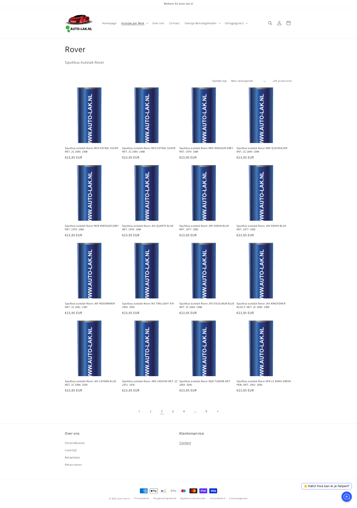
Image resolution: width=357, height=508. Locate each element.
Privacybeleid (141, 498)
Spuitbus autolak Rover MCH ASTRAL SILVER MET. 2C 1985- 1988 (91, 150)
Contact (185, 443)
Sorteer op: (219, 81)
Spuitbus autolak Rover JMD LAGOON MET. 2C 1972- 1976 (150, 383)
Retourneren (73, 464)
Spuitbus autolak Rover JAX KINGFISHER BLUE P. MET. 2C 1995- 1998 (261, 305)
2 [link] (162, 411)
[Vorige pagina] (139, 411)
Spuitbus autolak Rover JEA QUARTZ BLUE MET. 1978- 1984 (148, 227)
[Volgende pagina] (217, 411)
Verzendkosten (75, 443)
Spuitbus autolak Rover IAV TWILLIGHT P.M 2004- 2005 (148, 305)
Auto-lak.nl (124, 498)
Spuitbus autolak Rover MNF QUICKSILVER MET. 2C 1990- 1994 (262, 150)
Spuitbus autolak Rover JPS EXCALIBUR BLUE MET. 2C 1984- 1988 (206, 305)
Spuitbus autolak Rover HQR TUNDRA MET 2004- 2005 (204, 383)
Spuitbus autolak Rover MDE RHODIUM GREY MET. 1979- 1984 (206, 150)
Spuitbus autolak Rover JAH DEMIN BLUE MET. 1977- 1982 (261, 227)
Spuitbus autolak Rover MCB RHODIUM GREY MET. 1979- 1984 (92, 227)
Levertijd (70, 450)
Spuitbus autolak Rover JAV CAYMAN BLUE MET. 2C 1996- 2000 (90, 383)
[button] (134, 23)
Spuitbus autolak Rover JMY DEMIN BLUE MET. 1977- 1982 (204, 227)
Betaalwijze (72, 457)
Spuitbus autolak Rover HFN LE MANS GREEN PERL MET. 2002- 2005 (264, 383)
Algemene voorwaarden (193, 498)
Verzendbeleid (217, 498)
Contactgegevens (238, 498)
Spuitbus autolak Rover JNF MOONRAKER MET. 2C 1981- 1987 (90, 305)
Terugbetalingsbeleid (164, 498)
